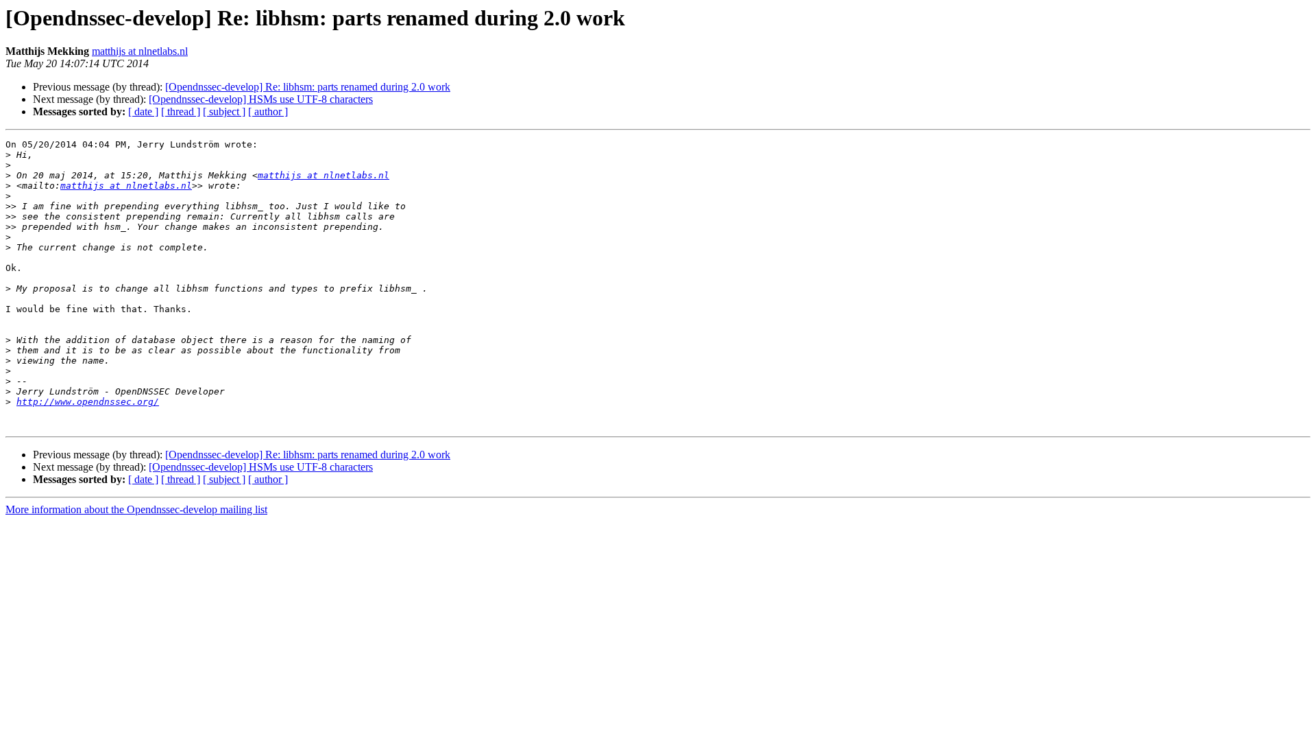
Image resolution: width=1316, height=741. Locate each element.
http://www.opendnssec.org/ (87, 402)
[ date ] (143, 111)
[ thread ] (180, 111)
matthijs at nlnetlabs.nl (140, 51)
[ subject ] (224, 111)
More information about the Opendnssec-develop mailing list (136, 509)
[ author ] (268, 111)
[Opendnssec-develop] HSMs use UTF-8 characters (261, 99)
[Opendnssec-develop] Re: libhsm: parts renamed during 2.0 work (307, 87)
